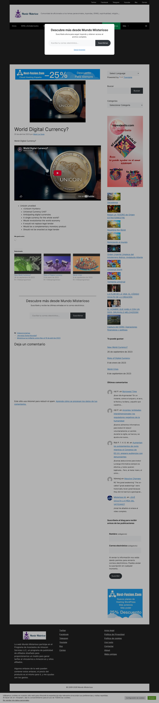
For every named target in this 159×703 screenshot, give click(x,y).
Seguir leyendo (79, 50)
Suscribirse (103, 43)
